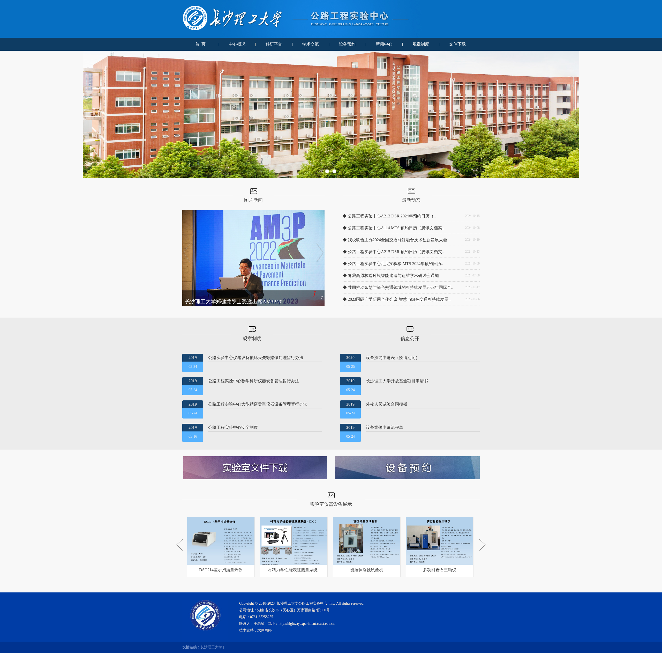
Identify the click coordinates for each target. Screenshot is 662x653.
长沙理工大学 (211, 647)
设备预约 (347, 44)
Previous (9, 114)
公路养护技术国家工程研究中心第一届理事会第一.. (243, 301)
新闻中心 (384, 44)
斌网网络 (264, 630)
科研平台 (274, 44)
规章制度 (420, 44)
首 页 (200, 44)
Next (653, 114)
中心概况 (237, 44)
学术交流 (310, 44)
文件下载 (457, 44)
